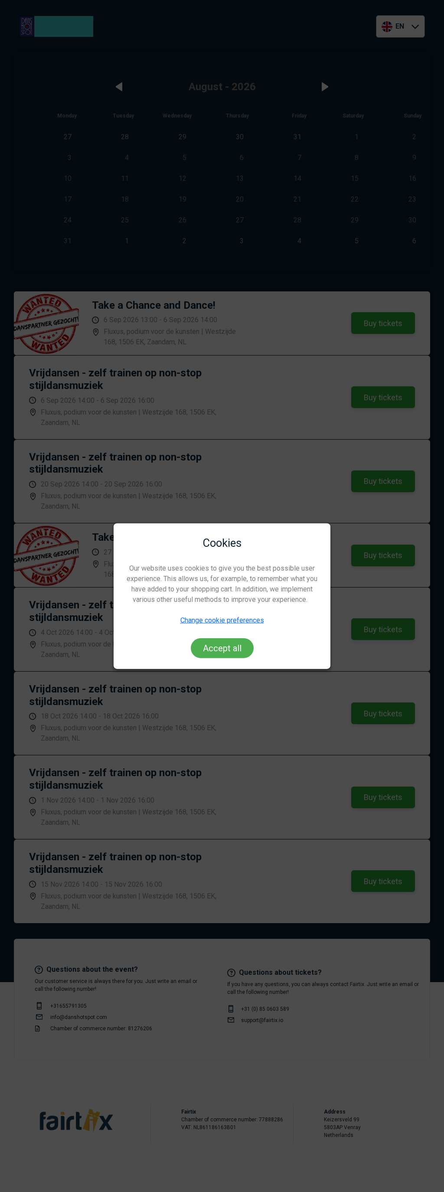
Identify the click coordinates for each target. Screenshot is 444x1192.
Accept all (222, 648)
